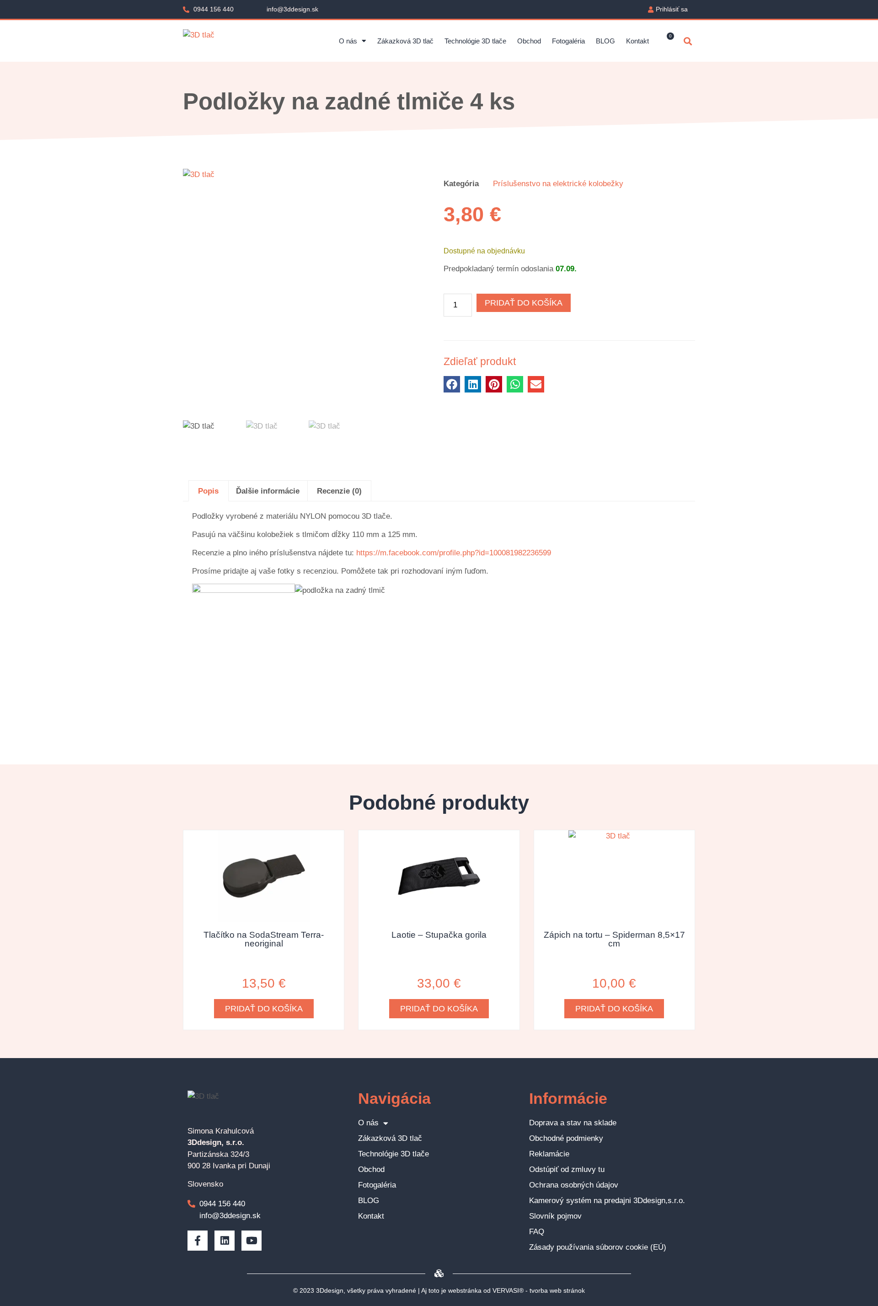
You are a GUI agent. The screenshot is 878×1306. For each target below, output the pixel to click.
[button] (687, 40)
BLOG (605, 41)
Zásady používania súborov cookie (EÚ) (597, 1247)
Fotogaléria (568, 41)
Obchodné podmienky (566, 1138)
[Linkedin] (224, 1241)
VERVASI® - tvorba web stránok (539, 1290)
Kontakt (637, 41)
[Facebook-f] (197, 1241)
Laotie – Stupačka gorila (439, 935)
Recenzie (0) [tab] (339, 491)
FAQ (536, 1231)
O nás (348, 41)
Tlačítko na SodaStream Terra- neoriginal (263, 939)
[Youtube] (251, 1241)
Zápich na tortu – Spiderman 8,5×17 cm (614, 939)
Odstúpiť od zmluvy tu (567, 1169)
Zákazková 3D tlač (405, 41)
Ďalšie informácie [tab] (268, 491)
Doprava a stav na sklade (572, 1122)
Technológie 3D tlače (475, 41)
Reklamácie (549, 1154)
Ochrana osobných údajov (573, 1185)
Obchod (529, 41)
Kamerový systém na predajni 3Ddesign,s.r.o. (607, 1200)
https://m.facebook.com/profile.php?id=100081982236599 (453, 552)
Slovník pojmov (555, 1216)
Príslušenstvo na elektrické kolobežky (558, 183)
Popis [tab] (208, 491)
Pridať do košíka (523, 302)
